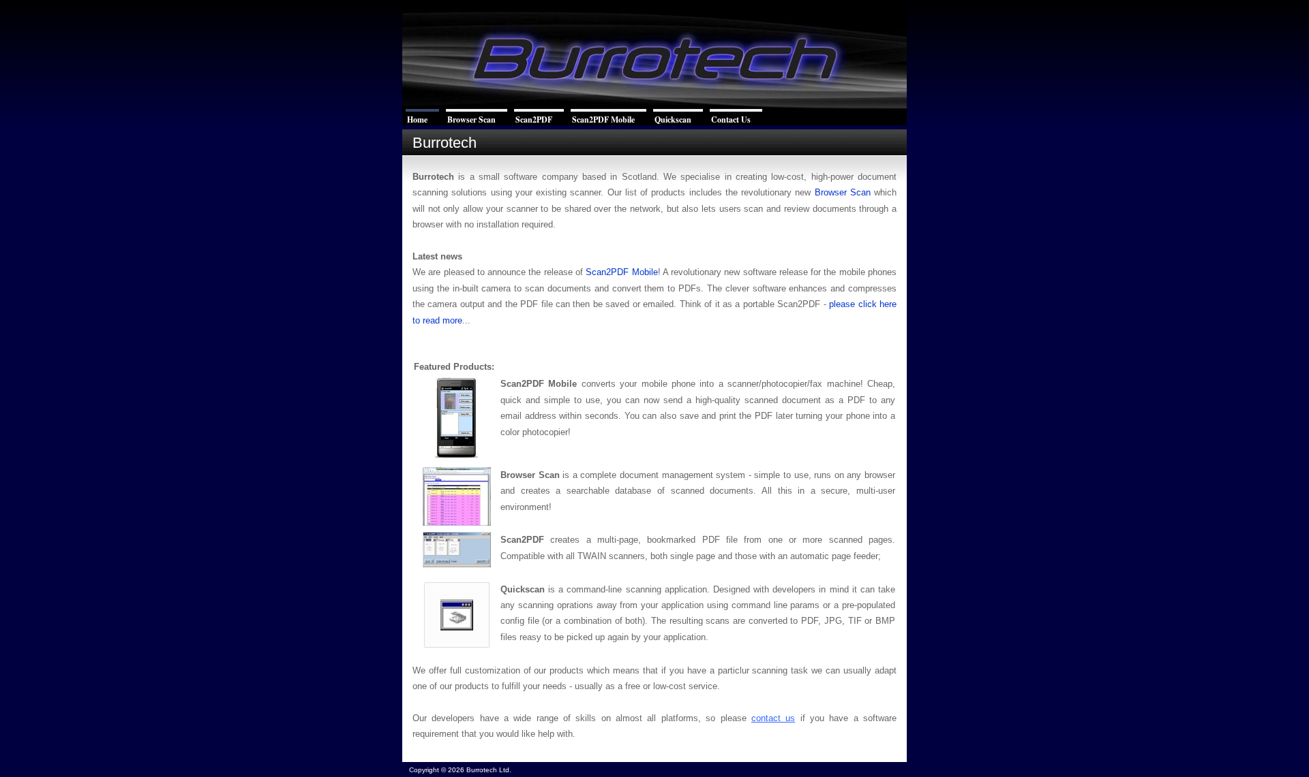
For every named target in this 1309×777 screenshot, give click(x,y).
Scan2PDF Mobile (603, 119)
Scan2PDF (533, 119)
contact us (773, 718)
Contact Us (731, 119)
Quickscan (672, 119)
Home (417, 119)
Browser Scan (471, 119)
